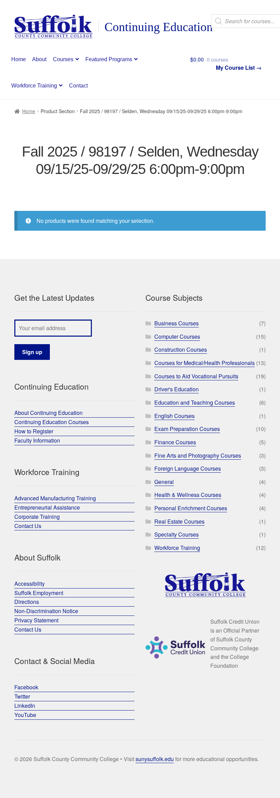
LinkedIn (24, 705)
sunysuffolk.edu (155, 759)
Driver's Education (176, 389)
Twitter (22, 696)
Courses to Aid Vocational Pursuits (196, 376)
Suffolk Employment (38, 593)
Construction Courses (180, 349)
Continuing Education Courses (51, 422)
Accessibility (29, 583)
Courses (63, 59)
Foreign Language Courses (187, 468)
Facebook (26, 687)
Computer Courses (177, 336)
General (164, 482)
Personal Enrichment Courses (190, 508)
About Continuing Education (48, 413)
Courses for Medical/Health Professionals (204, 363)
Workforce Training (34, 86)
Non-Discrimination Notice (46, 611)
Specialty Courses (176, 534)
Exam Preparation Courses (187, 429)
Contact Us (27, 526)
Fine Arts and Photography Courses (197, 455)
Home (18, 59)
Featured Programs (108, 59)
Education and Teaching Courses (194, 402)
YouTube (25, 715)
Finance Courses (175, 442)
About (39, 59)
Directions (26, 602)
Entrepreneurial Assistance (47, 507)
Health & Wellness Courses (187, 495)
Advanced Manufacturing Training (55, 498)
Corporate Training (37, 516)
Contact (78, 86)
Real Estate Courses (179, 521)
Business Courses (176, 323)
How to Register (33, 431)
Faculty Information (37, 440)
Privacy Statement (36, 620)
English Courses (174, 416)
